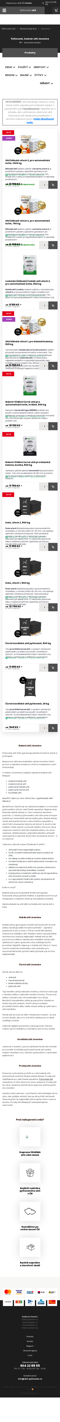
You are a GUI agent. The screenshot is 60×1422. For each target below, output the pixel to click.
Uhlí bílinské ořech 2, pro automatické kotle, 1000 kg (27, 162)
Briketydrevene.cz (30, 1319)
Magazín (30, 1346)
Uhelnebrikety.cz (30, 1325)
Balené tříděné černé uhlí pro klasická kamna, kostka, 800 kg (27, 463)
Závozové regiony (30, 1351)
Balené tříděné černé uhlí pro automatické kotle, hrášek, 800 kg (25, 403)
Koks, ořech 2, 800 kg (17, 522)
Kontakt (30, 1341)
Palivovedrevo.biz (30, 1328)
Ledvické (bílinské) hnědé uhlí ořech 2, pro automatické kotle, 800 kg (27, 282)
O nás (30, 1355)
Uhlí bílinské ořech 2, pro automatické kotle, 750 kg (27, 222)
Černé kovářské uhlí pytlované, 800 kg (28, 643)
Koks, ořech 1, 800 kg (17, 583)
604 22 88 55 (30, 1365)
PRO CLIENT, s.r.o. (33, 1393)
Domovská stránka (32, 42)
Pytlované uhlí (8, 28)
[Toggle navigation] (4, 10)
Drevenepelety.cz (30, 1322)
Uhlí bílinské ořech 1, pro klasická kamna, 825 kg (29, 343)
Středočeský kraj (28, 28)
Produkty (30, 1336)
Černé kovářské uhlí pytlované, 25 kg (27, 703)
